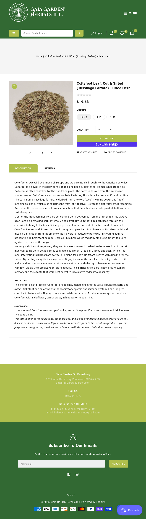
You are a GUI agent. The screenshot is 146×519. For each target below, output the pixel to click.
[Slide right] (51, 153)
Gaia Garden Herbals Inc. (66, 502)
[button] (130, 14)
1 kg (113, 117)
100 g (84, 117)
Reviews (50, 168)
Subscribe (118, 463)
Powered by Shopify (93, 502)
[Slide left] (30, 153)
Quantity (83, 129)
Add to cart (107, 138)
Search (71, 495)
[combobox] (47, 33)
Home (39, 56)
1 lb (99, 117)
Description (23, 168)
